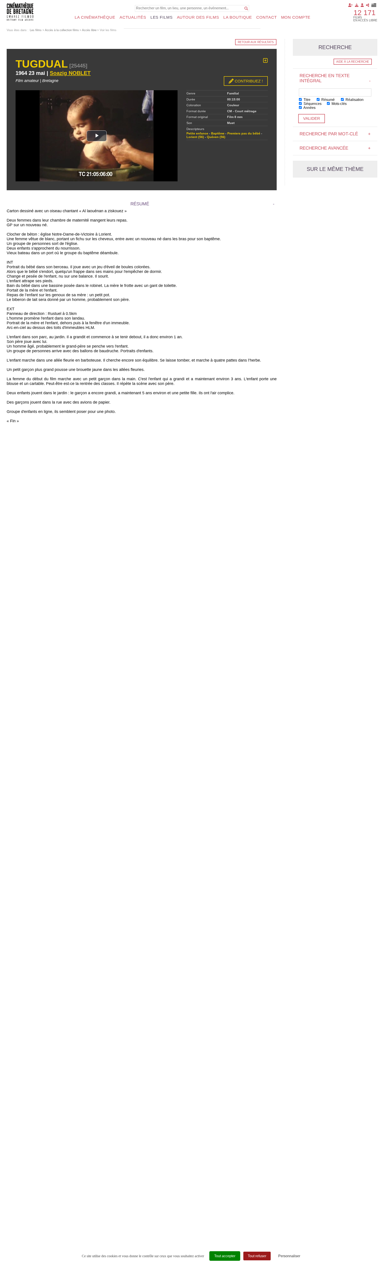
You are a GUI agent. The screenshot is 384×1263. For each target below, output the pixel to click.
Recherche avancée (335, 148)
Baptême (217, 133)
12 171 (365, 13)
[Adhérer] (350, 5)
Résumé (327, 100)
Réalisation (354, 100)
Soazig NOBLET (70, 73)
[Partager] (367, 5)
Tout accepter (224, 1256)
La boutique (237, 17)
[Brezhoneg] (374, 5)
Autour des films (198, 17)
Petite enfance (197, 133)
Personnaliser (289, 1256)
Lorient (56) (195, 137)
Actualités (133, 17)
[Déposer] (357, 5)
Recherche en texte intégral (335, 78)
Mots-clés (339, 104)
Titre (306, 100)
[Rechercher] (246, 8)
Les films (161, 17)
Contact (266, 17)
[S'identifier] (362, 5)
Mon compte (296, 17)
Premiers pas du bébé (243, 133)
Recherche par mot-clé (335, 133)
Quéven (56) (216, 137)
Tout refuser (257, 1256)
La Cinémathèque (95, 17)
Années (309, 108)
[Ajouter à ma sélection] (265, 60)
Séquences (312, 104)
